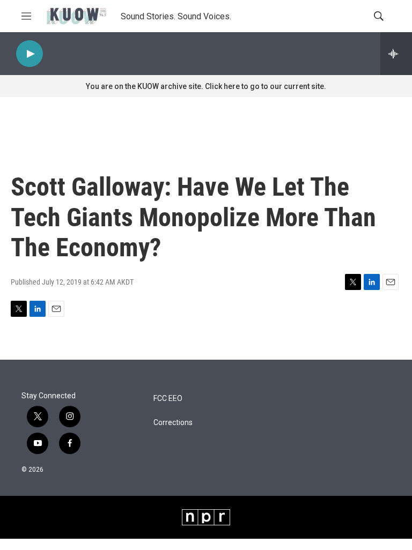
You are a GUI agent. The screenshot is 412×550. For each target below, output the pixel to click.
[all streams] (396, 53)
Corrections (173, 423)
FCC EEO (167, 399)
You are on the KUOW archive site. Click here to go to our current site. (206, 86)
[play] (29, 54)
